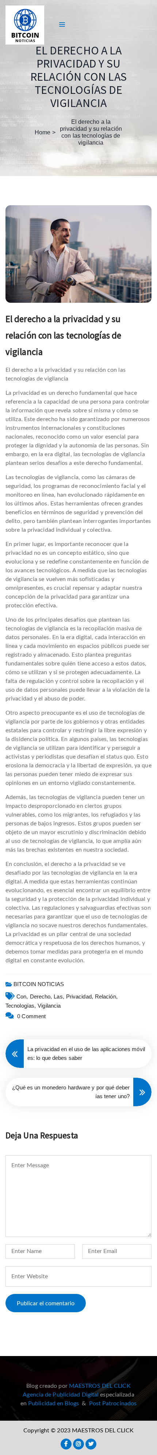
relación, (106, 996)
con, (22, 996)
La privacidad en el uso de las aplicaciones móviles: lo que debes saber (86, 1053)
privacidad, (79, 996)
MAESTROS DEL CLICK (100, 1386)
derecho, (41, 996)
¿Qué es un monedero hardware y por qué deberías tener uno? (71, 1091)
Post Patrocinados (113, 1403)
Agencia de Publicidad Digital (61, 1395)
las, (59, 996)
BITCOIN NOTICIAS (39, 984)
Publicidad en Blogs (53, 1403)
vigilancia (49, 1006)
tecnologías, (20, 1006)
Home (42, 132)
